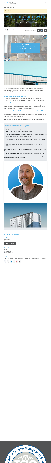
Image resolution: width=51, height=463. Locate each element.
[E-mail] (20, 261)
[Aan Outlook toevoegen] (41, 30)
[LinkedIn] (11, 261)
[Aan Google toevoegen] (45, 30)
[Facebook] (5, 261)
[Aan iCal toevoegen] (38, 30)
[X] (8, 261)
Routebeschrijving (10, 243)
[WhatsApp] (14, 261)
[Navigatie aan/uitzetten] (45, 2)
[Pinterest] (17, 261)
